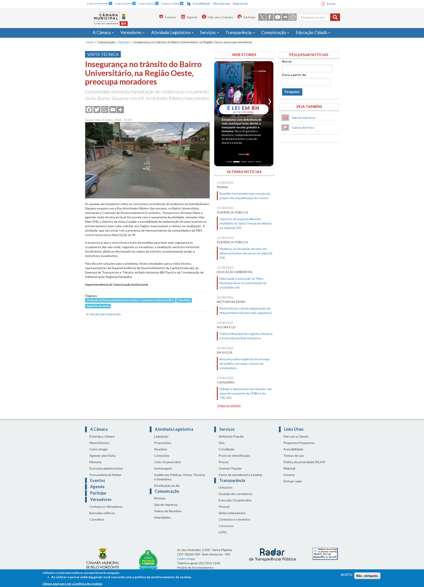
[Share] (120, 109)
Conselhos (96, 519)
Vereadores (131, 32)
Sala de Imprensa (303, 117)
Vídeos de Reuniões (168, 511)
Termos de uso (293, 455)
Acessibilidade (201, 3)
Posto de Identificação (234, 455)
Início (90, 42)
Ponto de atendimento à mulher (240, 475)
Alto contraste (221, 3)
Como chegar (98, 449)
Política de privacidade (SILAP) (304, 462)
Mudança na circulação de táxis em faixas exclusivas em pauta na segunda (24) (246, 253)
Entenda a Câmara (101, 436)
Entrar (331, 4)
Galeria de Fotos (303, 127)
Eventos (170, 17)
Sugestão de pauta (98, 306)
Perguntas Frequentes (299, 443)
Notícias (124, 42)
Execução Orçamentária (235, 500)
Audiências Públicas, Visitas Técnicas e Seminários (179, 477)
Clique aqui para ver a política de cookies (72, 583)
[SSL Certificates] (325, 553)
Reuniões (160, 449)
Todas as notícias (229, 405)
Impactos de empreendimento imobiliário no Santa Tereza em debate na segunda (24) (246, 223)
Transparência (238, 32)
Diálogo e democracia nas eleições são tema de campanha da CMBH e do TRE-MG (246, 393)
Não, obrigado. (367, 576)
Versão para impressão (105, 314)
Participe (249, 17)
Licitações (226, 487)
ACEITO (346, 574)
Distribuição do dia (167, 485)
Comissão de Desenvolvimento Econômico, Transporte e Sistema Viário (130, 300)
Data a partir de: (294, 75)
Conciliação (226, 449)
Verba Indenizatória (232, 513)
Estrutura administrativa (106, 468)
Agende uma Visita (102, 455)
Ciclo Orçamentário (167, 462)
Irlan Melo (184, 300)
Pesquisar (292, 92)
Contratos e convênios (234, 519)
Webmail (289, 468)
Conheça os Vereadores (106, 506)
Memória (95, 462)
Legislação (161, 436)
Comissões (161, 455)
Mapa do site (240, 3)
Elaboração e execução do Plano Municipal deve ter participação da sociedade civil (243, 283)
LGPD (223, 532)
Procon (224, 462)
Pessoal (224, 506)
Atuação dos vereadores (235, 494)
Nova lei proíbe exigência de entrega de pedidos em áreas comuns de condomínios (244, 363)
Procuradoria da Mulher (105, 475)
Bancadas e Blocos (102, 513)
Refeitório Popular (231, 436)
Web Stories (244, 54)
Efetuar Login (292, 481)
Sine (222, 443)
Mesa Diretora (99, 443)
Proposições (162, 443)
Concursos (226, 526)
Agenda (192, 17)
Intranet (289, 475)
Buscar (287, 61)
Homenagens (163, 468)
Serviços (208, 32)
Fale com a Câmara (220, 17)
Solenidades (162, 517)
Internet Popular (230, 468)
